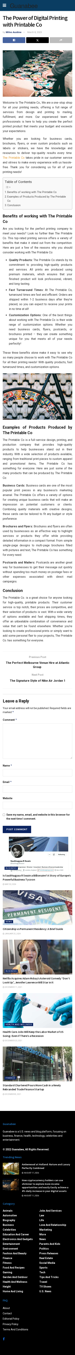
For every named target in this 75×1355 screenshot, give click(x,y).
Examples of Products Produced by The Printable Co (36, 198)
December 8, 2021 (12, 1094)
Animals (8, 1210)
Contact (7, 1313)
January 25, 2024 (12, 934)
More (42, 1234)
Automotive (10, 1215)
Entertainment (11, 1243)
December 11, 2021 (13, 987)
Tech (42, 1272)
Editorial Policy (11, 1318)
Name (7, 765)
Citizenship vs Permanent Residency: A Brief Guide (33, 929)
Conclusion (14, 205)
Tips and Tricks (49, 1277)
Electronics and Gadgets (18, 1239)
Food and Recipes (14, 1267)
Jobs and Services (50, 1210)
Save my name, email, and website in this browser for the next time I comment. (38, 816)
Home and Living (13, 1291)
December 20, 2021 (13, 1041)
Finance (10, 1078)
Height (7, 1286)
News (9, 921)
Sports (43, 1267)
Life (41, 1220)
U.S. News (45, 1291)
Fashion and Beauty (14, 1253)
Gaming (7, 1272)
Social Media (47, 1262)
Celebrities (9, 1229)
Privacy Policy (10, 1324)
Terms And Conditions (15, 1329)
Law (41, 1215)
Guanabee (24, 5)
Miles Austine (13, 32)
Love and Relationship (52, 1224)
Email (7, 782)
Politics (44, 1248)
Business (11, 868)
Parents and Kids (49, 1243)
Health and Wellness (19, 1024)
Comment (10, 719)
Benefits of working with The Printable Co (32, 192)
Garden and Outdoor (15, 1277)
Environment (10, 1248)
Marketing (45, 1229)
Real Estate (46, 1258)
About (6, 1308)
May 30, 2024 (10, 884)
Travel (43, 1281)
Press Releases (48, 1253)
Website (7, 798)
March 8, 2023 (34, 32)
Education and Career (16, 1234)
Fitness (7, 1262)
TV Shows (45, 1286)
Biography (9, 1220)
